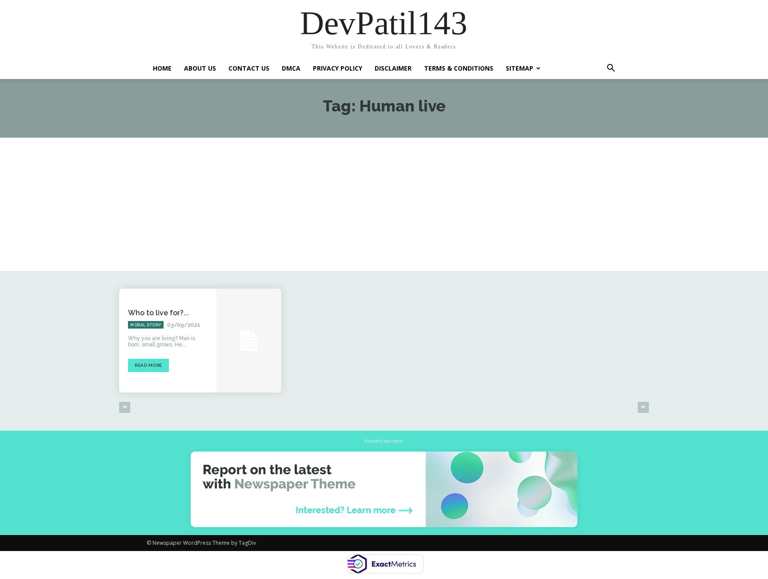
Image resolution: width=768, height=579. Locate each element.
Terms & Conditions (458, 68)
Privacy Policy (337, 68)
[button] (610, 67)
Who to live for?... (158, 313)
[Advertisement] (384, 204)
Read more (148, 365)
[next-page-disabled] (643, 407)
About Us (200, 68)
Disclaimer (393, 68)
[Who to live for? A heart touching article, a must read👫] (248, 341)
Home (162, 68)
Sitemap (519, 68)
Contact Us (248, 68)
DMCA (291, 68)
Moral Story (145, 325)
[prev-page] (124, 407)
